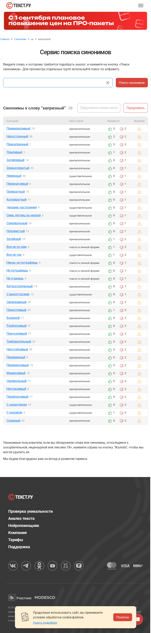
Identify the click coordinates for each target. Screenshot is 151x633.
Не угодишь (15, 278)
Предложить (136, 108)
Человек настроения (21, 207)
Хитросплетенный (19, 286)
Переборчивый (17, 397)
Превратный (15, 191)
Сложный (13, 420)
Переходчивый (17, 184)
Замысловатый (17, 168)
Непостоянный (17, 136)
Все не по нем (16, 247)
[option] (75, 21)
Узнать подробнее (45, 622)
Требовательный (18, 341)
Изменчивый (15, 373)
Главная (4, 39)
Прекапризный (17, 144)
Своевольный (16, 381)
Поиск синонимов (132, 82)
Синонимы (20, 39)
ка (32, 39)
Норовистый (15, 231)
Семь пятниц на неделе (23, 215)
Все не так (14, 255)
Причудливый (16, 333)
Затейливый (15, 160)
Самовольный (16, 223)
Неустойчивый (17, 349)
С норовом (14, 412)
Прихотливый (16, 310)
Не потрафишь (17, 270)
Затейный (13, 239)
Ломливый (14, 152)
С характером (16, 404)
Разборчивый (16, 326)
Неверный (13, 176)
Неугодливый (16, 389)
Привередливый (18, 128)
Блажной (13, 318)
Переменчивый (17, 365)
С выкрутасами (17, 294)
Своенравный (16, 302)
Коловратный (16, 199)
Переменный (15, 357)
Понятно (122, 617)
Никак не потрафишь (22, 262)
